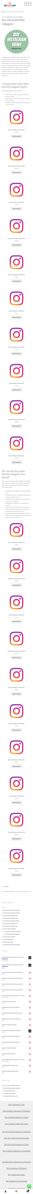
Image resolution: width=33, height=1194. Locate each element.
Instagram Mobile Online (9, 1093)
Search (16, 1191)
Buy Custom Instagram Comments (11, 910)
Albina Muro (20, 17)
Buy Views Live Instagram (23, 892)
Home (5, 11)
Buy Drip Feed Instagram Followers (11, 913)
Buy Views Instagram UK (9, 892)
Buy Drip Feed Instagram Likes (10, 915)
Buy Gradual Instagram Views (10, 926)
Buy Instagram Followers (9, 936)
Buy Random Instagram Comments (11, 944)
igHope (13, 1188)
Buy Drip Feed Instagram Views (10, 918)
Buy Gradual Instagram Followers (11, 920)
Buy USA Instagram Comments (12, 934)
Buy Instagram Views (8, 942)
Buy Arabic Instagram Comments (13, 931)
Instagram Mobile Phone (9, 1090)
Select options (16, 136)
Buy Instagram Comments (9, 928)
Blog (8, 11)
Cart (25, 1190)
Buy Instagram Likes (8, 939)
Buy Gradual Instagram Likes (10, 923)
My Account (5, 1191)
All (4, 907)
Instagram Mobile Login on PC (10, 1096)
